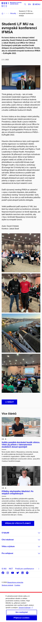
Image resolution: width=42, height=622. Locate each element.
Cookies (17, 585)
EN (29, 4)
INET (11, 569)
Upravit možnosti (24, 607)
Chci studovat (8, 540)
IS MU (4, 569)
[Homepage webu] (12, 4)
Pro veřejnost (7, 553)
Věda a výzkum (8, 546)
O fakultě (5, 533)
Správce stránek (7, 585)
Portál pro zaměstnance (24, 569)
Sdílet (10, 402)
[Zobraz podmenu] (36, 532)
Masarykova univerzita (15, 582)
